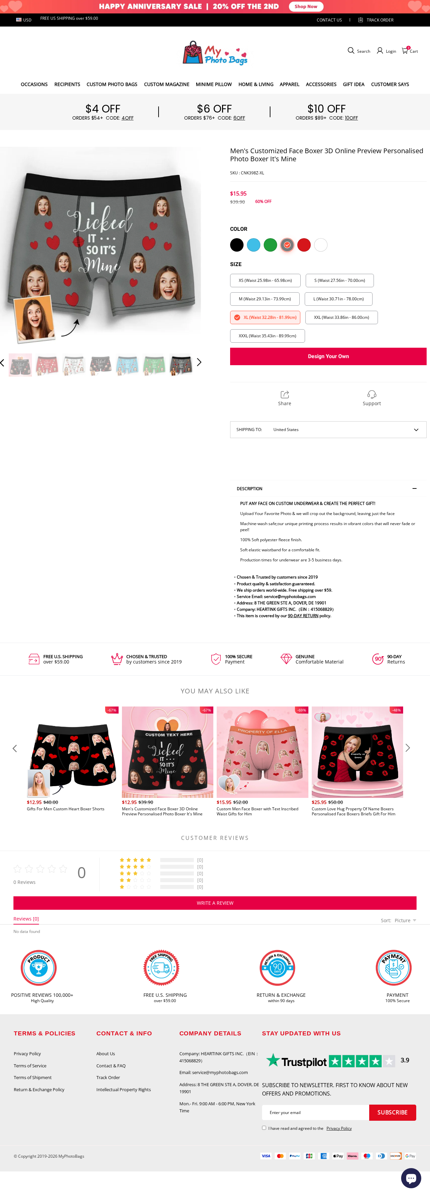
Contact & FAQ (111, 1066)
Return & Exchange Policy (39, 1089)
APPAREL (289, 84)
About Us (105, 1054)
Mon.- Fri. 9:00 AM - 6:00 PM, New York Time (217, 1107)
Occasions (34, 84)
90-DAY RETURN (303, 615)
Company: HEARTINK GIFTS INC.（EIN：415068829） (219, 1057)
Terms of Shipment (33, 1077)
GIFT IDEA (353, 84)
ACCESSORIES (321, 84)
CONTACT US (329, 20)
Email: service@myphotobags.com (213, 1072)
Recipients (67, 84)
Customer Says (390, 84)
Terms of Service (30, 1066)
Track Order (380, 20)
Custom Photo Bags (112, 84)
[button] (15, 246)
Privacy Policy (27, 1054)
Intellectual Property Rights (123, 1089)
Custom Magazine (166, 84)
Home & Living (256, 84)
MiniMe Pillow (214, 84)
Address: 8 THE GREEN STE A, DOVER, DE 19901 (219, 1088)
